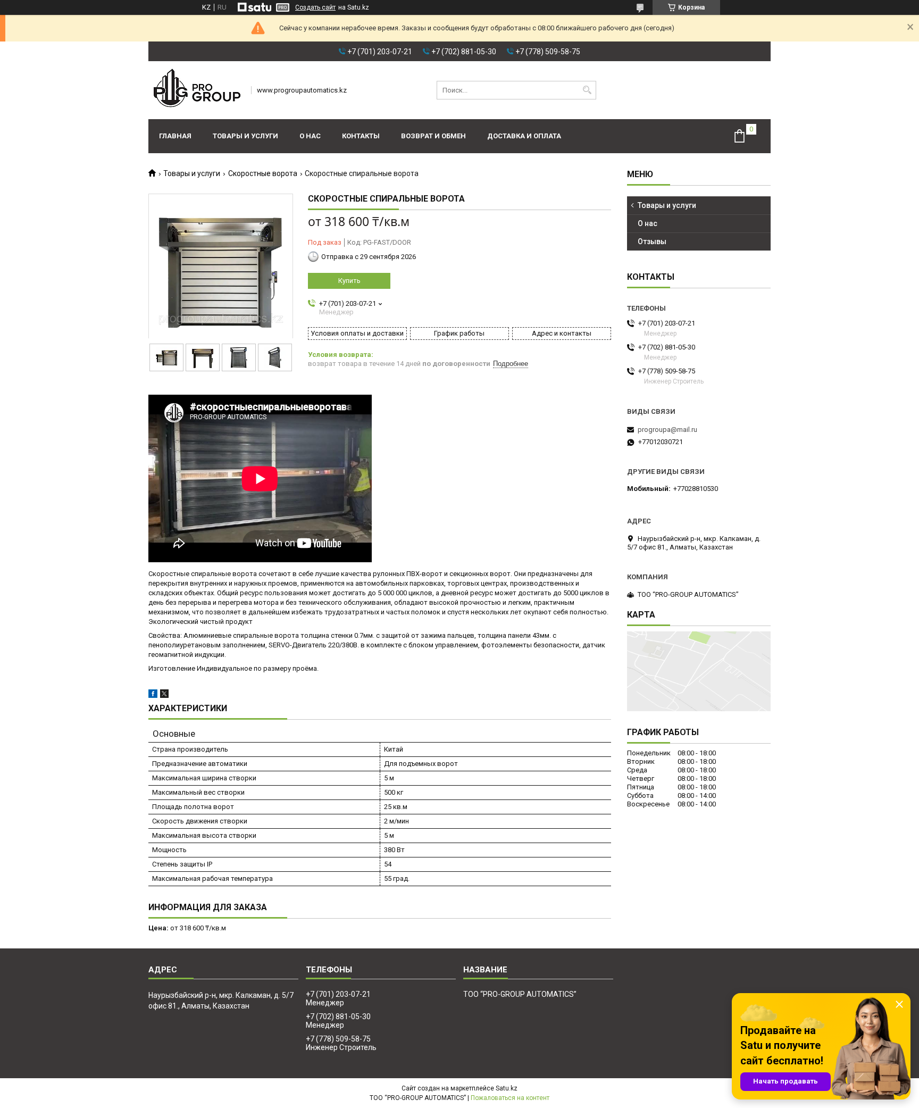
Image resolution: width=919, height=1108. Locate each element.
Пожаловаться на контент (510, 1098)
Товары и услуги (245, 136)
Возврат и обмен (433, 136)
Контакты (361, 136)
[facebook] (152, 695)
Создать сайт (315, 7)
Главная (175, 136)
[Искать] (587, 90)
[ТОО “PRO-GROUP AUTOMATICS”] (196, 90)
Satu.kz (506, 1088)
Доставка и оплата (524, 136)
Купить (349, 281)
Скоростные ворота (262, 173)
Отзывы (652, 241)
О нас (310, 136)
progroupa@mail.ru (667, 430)
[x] (164, 695)
